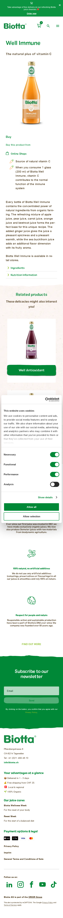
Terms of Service (10, 905)
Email (10, 690)
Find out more (31, 644)
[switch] (54, 464)
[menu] (57, 26)
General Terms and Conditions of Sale (23, 859)
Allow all (31, 507)
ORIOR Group (35, 897)
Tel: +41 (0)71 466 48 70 (16, 758)
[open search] (48, 26)
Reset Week (10, 816)
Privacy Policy (31, 712)
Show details (45, 497)
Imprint (7, 852)
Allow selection (31, 516)
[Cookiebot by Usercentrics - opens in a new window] (45, 400)
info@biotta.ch (11, 762)
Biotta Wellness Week (15, 805)
